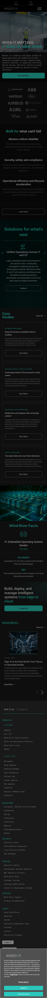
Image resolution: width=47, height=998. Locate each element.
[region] (23, 973)
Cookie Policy (14, 974)
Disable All (23, 988)
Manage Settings (23, 982)
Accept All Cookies (23, 994)
